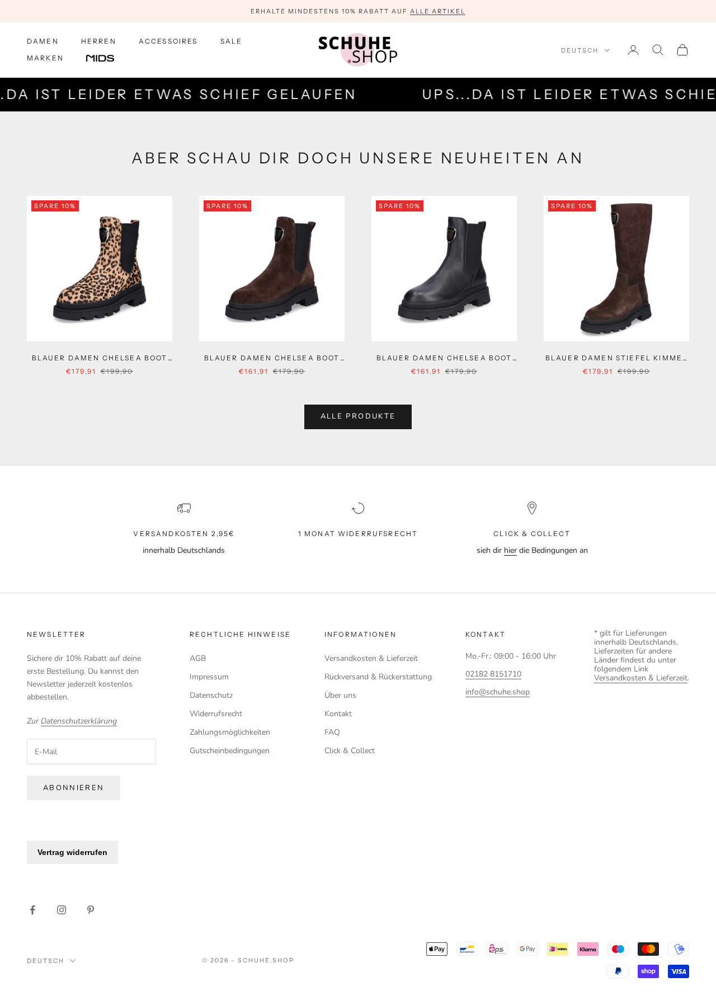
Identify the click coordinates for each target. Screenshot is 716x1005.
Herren (98, 41)
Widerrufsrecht (216, 713)
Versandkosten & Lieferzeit (371, 658)
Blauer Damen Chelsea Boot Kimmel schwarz (444, 359)
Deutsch (580, 50)
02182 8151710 (493, 674)
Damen (43, 41)
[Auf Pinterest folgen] (90, 909)
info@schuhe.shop (497, 692)
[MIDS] (108, 59)
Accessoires (168, 41)
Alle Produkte (358, 416)
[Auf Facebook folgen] (32, 909)
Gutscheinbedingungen (230, 750)
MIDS (108, 59)
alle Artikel (437, 11)
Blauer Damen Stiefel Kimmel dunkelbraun (616, 359)
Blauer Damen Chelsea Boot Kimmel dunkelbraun (272, 359)
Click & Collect (349, 750)
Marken (45, 58)
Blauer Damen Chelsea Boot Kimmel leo (100, 359)
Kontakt (338, 713)
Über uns (340, 695)
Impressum (209, 676)
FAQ (332, 732)
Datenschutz (211, 695)
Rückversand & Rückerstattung (378, 676)
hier (510, 550)
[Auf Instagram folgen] (61, 909)
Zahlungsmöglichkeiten (230, 732)
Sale (231, 41)
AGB (198, 658)
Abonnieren (73, 788)
